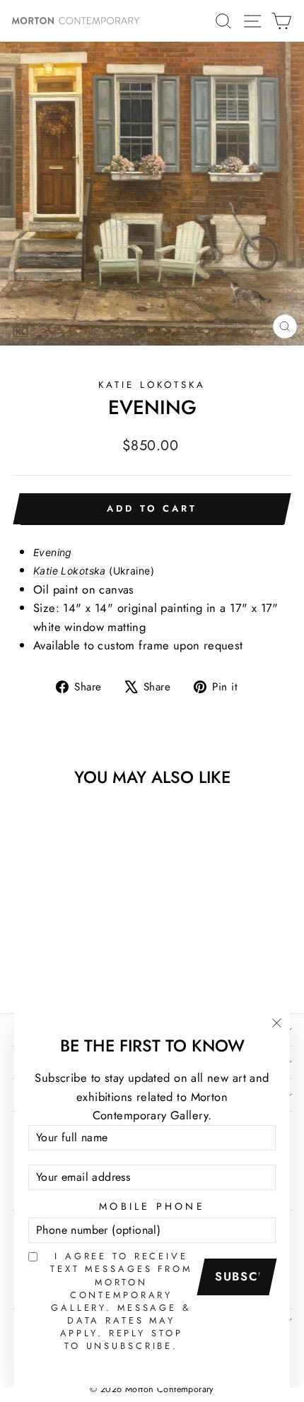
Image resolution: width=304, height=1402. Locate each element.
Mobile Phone (152, 1206)
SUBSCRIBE (242, 1276)
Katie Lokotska (152, 384)
